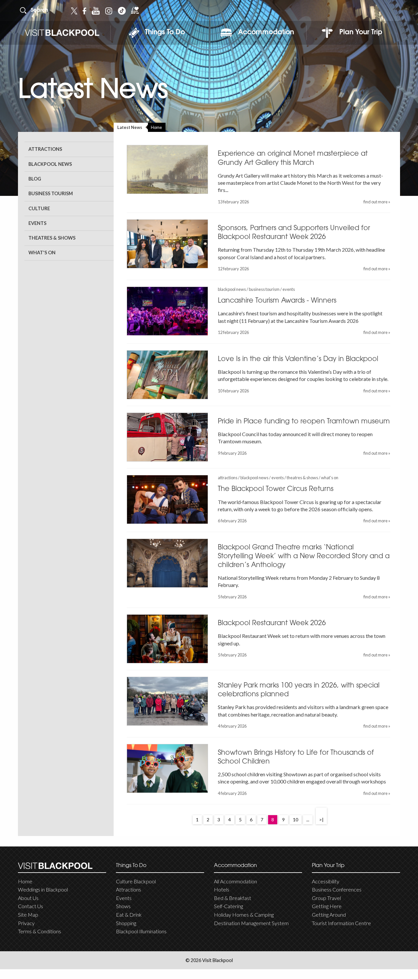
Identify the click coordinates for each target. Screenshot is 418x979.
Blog (34, 179)
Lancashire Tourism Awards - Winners (277, 301)
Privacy (26, 923)
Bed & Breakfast (232, 898)
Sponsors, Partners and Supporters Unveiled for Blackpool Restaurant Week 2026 (294, 233)
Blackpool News (50, 164)
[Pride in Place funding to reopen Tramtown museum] (167, 437)
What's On (42, 252)
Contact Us (30, 906)
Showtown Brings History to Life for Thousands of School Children (296, 757)
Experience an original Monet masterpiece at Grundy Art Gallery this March (293, 158)
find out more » (376, 201)
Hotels (221, 889)
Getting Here (327, 906)
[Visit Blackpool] (62, 33)
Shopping (126, 923)
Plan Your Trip (360, 32)
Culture (39, 208)
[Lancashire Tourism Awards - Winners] (167, 311)
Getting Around (329, 914)
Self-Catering (228, 906)
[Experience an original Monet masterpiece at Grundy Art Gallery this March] (167, 169)
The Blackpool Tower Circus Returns (275, 489)
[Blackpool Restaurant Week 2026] (167, 638)
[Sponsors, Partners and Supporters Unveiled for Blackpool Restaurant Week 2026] (167, 243)
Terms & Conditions (39, 931)
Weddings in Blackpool (43, 889)
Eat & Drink (129, 914)
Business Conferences (337, 889)
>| (321, 819)
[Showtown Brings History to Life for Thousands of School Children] (167, 768)
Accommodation (266, 32)
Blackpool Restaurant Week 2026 (272, 623)
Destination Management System (251, 923)
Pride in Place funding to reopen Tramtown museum (304, 421)
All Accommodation (235, 881)
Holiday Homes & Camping (244, 914)
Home (156, 127)
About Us (28, 898)
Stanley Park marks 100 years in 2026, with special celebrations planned (298, 690)
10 (295, 819)
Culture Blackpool (136, 881)
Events (37, 223)
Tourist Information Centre (341, 923)
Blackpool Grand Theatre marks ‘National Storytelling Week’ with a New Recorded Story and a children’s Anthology (304, 557)
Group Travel (326, 898)
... (307, 819)
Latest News (129, 127)
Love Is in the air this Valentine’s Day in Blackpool (298, 359)
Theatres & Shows (51, 238)
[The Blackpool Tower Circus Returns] (167, 499)
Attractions (45, 149)
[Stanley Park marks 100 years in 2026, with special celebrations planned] (167, 701)
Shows (123, 906)
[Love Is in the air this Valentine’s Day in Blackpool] (167, 374)
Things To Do (165, 32)
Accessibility (325, 881)
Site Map (28, 914)
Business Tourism (50, 193)
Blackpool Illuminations (141, 931)
